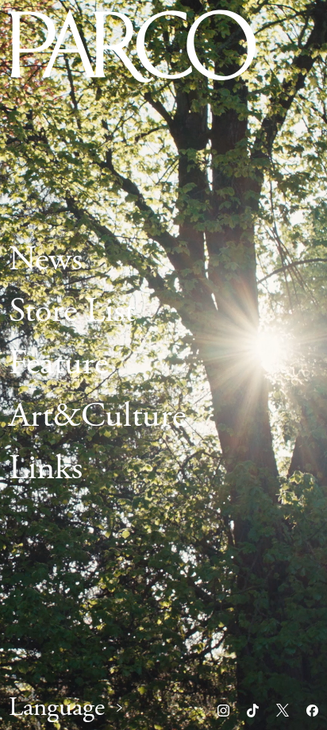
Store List (72, 312)
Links (46, 468)
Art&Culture (97, 416)
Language (57, 708)
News (46, 260)
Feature (58, 364)
